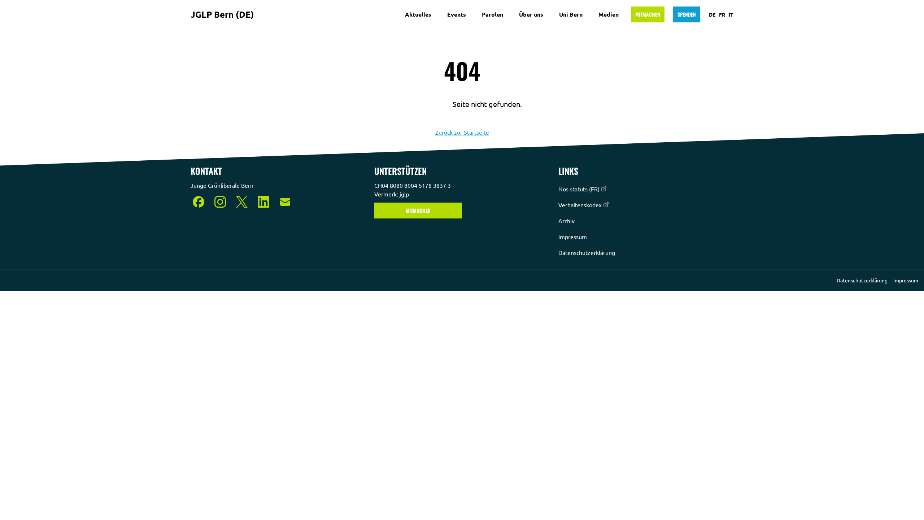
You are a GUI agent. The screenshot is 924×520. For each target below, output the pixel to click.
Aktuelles (418, 14)
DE (712, 14)
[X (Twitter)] (242, 202)
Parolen (492, 14)
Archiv (566, 220)
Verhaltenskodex (580, 204)
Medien (608, 14)
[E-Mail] (285, 202)
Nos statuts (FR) (579, 188)
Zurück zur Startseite (462, 132)
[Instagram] (220, 202)
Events (456, 14)
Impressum (572, 236)
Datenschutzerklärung (586, 252)
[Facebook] (198, 202)
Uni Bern (571, 14)
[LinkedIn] (263, 202)
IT (731, 14)
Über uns (531, 14)
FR (722, 14)
